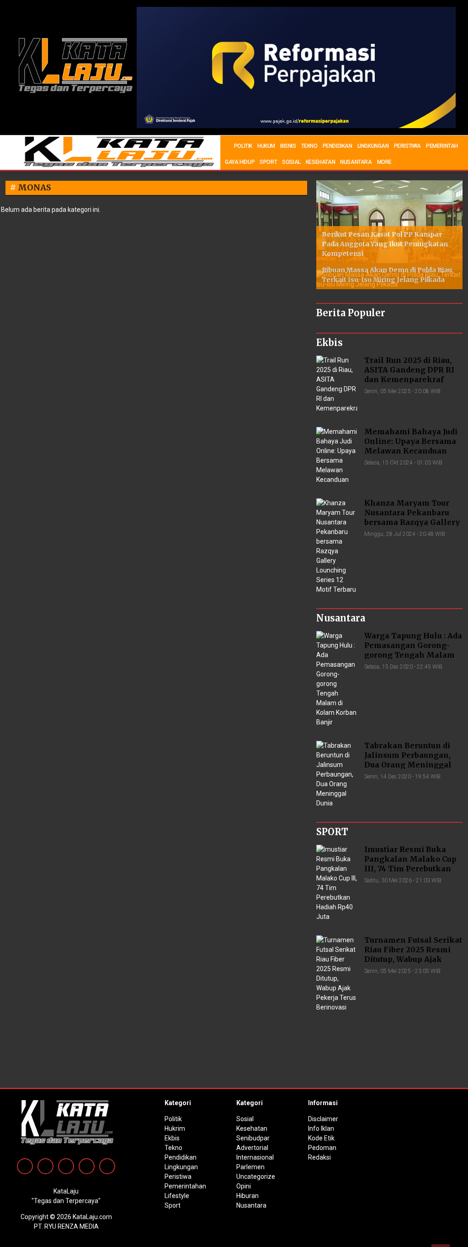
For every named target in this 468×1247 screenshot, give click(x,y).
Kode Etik (321, 1138)
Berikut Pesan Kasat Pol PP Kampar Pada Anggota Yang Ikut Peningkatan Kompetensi (385, 244)
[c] (296, 66)
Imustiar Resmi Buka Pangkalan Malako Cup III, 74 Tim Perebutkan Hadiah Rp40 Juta (410, 863)
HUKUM (266, 146)
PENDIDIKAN (337, 146)
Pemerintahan (185, 1186)
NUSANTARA (356, 162)
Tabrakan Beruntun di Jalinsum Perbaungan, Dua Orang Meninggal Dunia (408, 759)
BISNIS (288, 146)
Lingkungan (181, 1167)
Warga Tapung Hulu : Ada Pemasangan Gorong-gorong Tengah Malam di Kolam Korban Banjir (413, 650)
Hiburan (247, 1195)
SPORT (268, 162)
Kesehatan (251, 1128)
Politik (173, 1119)
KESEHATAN (320, 162)
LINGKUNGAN (373, 146)
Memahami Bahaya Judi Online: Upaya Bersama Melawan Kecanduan (410, 441)
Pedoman (322, 1147)
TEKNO (309, 146)
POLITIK (243, 146)
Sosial (245, 1119)
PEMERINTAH (442, 146)
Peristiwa (178, 1176)
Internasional (255, 1157)
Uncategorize (255, 1176)
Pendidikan (181, 1157)
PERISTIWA (407, 146)
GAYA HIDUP (240, 162)
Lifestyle (177, 1195)
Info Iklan (321, 1128)
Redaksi (319, 1157)
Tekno (173, 1147)
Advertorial (252, 1147)
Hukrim (175, 1128)
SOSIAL (291, 162)
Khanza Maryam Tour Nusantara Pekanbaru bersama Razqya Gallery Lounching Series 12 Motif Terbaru (412, 521)
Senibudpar (253, 1138)
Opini (243, 1186)
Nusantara (251, 1205)
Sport (173, 1205)
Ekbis (172, 1138)
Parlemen (250, 1167)
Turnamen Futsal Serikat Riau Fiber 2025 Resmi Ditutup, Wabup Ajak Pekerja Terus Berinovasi (413, 954)
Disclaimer (323, 1119)
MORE (384, 162)
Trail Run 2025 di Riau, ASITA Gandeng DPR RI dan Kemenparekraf (409, 370)
